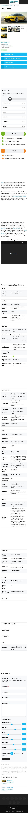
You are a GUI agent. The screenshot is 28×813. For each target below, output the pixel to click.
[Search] (26, 2)
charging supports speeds (19, 196)
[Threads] (18, 802)
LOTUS (6, 777)
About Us (16, 807)
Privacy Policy (10, 807)
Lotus (2, 182)
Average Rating (6, 753)
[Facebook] (3, 798)
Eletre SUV (3, 228)
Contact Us (14, 808)
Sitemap (5, 807)
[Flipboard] (7, 798)
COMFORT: (5, 742)
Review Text (5, 703)
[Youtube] (14, 802)
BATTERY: (4, 727)
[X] (10, 802)
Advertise (22, 807)
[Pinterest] (16, 798)
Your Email (5, 692)
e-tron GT (9, 231)
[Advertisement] (14, 78)
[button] (2, 2)
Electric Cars (9, 46)
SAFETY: (4, 747)
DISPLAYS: (5, 737)
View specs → (5, 783)
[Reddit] (20, 798)
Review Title (5, 697)
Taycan (2, 233)
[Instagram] (12, 798)
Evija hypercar (16, 228)
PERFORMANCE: (6, 722)
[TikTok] (24, 798)
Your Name (5, 686)
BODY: (3, 732)
